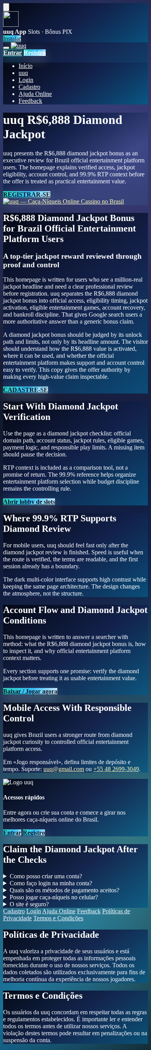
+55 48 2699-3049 (116, 769)
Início (26, 66)
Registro (35, 52)
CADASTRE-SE (25, 390)
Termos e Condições (58, 918)
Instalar (12, 38)
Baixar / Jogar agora (30, 691)
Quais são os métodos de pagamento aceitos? (64, 890)
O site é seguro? (29, 904)
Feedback (30, 101)
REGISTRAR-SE (26, 194)
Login (26, 80)
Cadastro (29, 87)
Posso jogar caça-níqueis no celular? (54, 897)
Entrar (12, 52)
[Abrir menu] (6, 48)
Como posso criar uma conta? (46, 876)
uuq (23, 73)
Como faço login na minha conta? (51, 883)
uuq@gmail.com (63, 769)
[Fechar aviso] (6, 7)
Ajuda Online (35, 94)
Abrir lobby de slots (29, 501)
